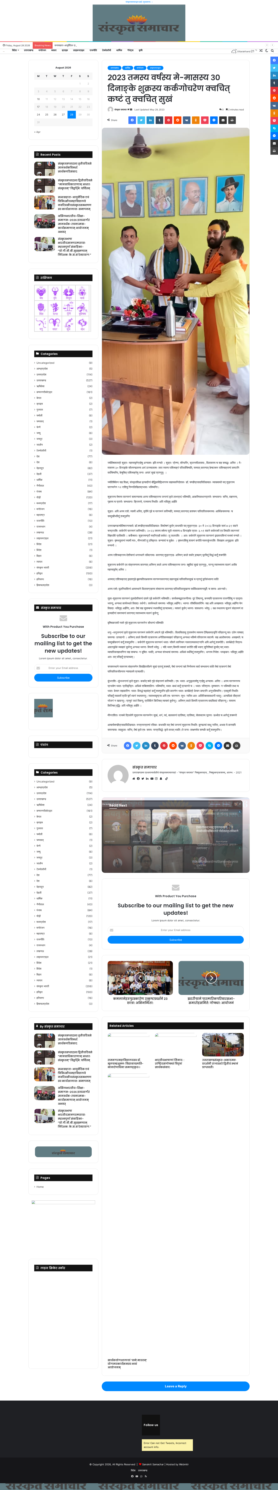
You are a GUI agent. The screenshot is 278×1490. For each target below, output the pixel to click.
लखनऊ (40, 532)
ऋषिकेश (40, 386)
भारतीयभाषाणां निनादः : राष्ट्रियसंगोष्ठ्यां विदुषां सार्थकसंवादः (169, 1063)
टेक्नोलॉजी (106, 50)
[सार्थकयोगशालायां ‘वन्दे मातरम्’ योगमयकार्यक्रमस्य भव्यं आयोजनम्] (128, 1215)
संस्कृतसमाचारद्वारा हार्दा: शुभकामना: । (139, 2)
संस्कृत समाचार (120, 109)
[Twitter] (143, 778)
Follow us (151, 1425)
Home (40, 1186)
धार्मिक (119, 50)
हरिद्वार (39, 573)
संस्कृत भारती (42, 567)
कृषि (140, 50)
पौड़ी (38, 497)
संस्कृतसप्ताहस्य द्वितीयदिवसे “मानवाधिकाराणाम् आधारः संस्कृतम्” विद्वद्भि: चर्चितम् (75, 184)
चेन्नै (38, 427)
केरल (38, 397)
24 (38, 114)
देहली (38, 473)
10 (38, 99)
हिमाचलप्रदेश (42, 585)
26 (55, 114)
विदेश (14, 50)
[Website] (134, 778)
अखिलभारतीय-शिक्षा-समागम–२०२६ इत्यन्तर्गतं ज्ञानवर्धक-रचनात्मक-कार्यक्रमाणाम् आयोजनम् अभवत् (74, 224)
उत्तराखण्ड (28, 50)
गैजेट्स (130, 50)
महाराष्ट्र (40, 514)
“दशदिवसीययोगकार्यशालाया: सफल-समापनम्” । (146, 831)
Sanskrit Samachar (153, 1464)
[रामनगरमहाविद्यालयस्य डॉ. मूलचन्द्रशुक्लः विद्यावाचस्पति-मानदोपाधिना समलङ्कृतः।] (128, 1044)
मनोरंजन (42, 50)
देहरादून (40, 468)
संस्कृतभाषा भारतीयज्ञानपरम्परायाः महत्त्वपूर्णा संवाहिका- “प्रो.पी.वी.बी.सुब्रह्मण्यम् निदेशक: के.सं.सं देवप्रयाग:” (74, 247)
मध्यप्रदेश (41, 503)
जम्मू (38, 433)
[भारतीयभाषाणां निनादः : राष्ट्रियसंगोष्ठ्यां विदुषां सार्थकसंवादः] (175, 1044)
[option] (176, 835)
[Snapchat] (162, 778)
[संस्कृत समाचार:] (4, 51)
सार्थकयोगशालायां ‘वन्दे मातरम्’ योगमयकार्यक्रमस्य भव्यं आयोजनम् (127, 1363)
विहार (38, 555)
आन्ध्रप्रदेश (42, 368)
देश (38, 456)
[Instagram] (157, 778)
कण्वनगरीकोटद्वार (44, 392)
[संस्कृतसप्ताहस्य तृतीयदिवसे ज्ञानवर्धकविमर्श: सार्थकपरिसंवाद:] (44, 169)
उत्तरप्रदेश (41, 374)
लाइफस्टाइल (78, 50)
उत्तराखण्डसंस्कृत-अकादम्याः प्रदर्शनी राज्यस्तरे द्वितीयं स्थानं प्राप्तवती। (220, 1063)
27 (63, 114)
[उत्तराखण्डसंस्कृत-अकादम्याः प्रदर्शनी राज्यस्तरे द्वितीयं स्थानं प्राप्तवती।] (223, 1044)
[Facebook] (139, 778)
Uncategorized (45, 362)
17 (38, 106)
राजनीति (93, 50)
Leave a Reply (176, 1386)
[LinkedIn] (148, 778)
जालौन (39, 444)
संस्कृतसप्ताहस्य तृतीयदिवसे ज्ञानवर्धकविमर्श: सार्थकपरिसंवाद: (75, 167)
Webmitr (184, 1464)
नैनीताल (40, 485)
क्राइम (65, 50)
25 (46, 114)
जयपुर (39, 438)
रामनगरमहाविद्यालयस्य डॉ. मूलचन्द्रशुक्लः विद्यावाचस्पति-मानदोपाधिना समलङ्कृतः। (125, 1063)
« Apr (37, 131)
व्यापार (54, 50)
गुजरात (39, 409)
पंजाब (39, 491)
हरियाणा (40, 579)
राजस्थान (40, 526)
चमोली (39, 415)
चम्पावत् (40, 421)
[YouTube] (153, 778)
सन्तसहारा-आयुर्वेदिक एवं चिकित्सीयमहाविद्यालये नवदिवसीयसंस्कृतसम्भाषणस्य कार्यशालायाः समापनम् (74, 203)
